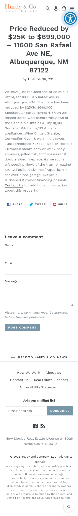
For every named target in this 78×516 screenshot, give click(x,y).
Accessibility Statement (39, 387)
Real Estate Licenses (51, 380)
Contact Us (14, 185)
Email (9, 263)
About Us (53, 372)
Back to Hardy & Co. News (42, 357)
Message (11, 281)
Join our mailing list (39, 400)
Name (9, 245)
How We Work (28, 372)
